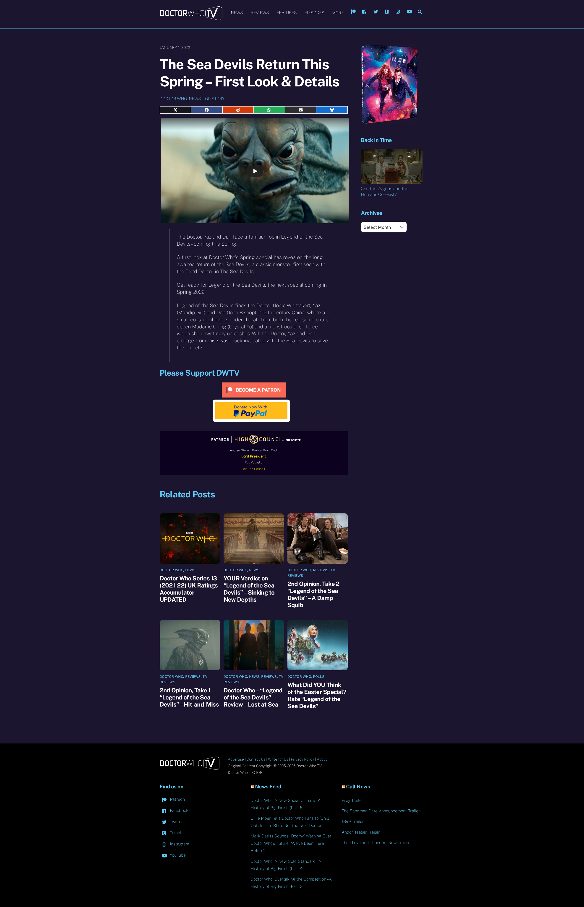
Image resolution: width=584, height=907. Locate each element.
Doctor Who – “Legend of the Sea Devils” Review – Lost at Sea (253, 697)
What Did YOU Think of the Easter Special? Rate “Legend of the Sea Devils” (316, 695)
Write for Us (278, 759)
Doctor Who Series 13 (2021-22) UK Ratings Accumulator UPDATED (189, 589)
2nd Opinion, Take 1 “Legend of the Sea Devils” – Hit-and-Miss (189, 697)
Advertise (236, 759)
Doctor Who (173, 98)
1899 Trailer (353, 821)
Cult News (358, 787)
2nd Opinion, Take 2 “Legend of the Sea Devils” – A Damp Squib (313, 594)
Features (287, 12)
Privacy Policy (302, 759)
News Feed (268, 787)
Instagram (179, 844)
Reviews (260, 12)
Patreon (177, 799)
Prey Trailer (352, 800)
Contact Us (256, 759)
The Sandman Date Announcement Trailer (381, 810)
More (338, 12)
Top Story (213, 98)
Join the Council (253, 469)
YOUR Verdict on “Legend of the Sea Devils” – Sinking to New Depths (249, 589)
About (322, 759)
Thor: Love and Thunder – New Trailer (376, 842)
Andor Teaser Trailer (361, 832)
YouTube (177, 855)
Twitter (176, 821)
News (237, 12)
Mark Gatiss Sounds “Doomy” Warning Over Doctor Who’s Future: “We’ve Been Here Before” (291, 843)
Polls (319, 676)
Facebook (178, 810)
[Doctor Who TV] (191, 18)
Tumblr (176, 832)
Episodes (314, 12)
